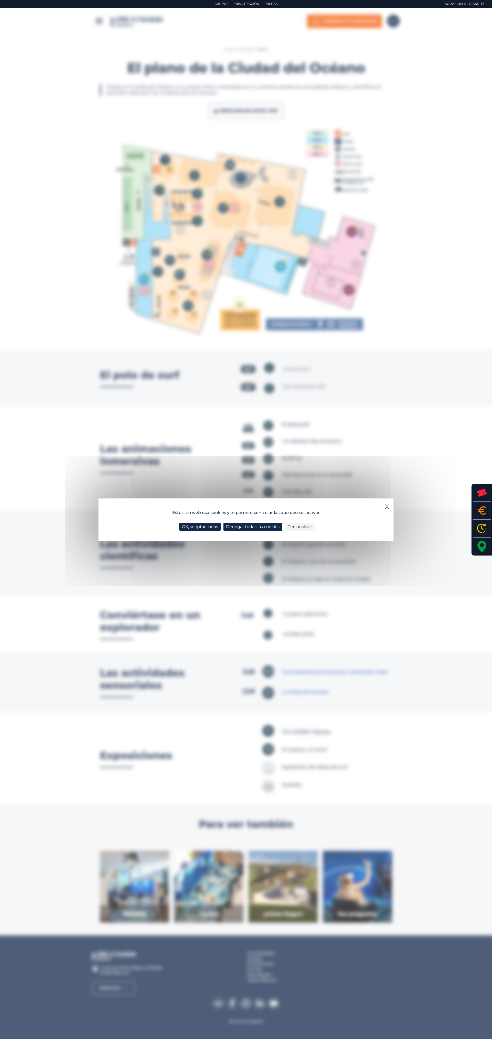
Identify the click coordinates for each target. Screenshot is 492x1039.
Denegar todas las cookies (253, 526)
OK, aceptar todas (200, 526)
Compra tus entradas (482, 492)
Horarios (482, 528)
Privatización (246, 4)
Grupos (221, 4)
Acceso (482, 547)
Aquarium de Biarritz (464, 4)
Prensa (271, 4)
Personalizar (300, 526)
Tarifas (482, 510)
